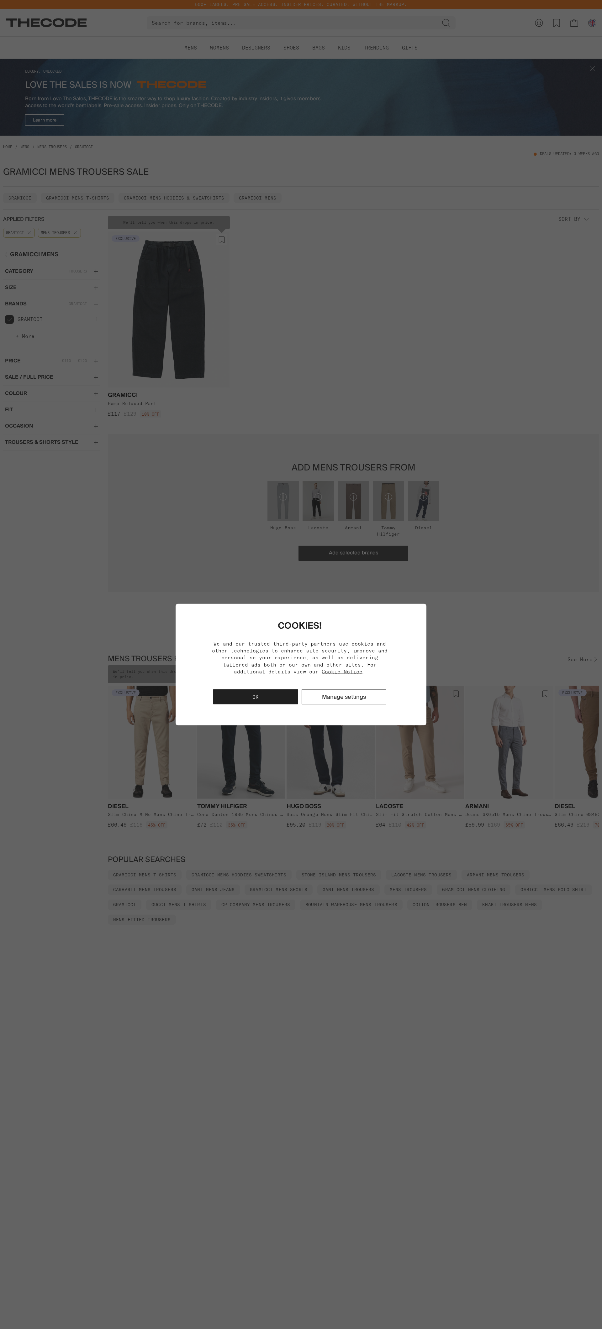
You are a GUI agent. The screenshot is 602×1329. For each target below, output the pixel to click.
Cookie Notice (342, 671)
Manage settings (344, 697)
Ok (255, 697)
